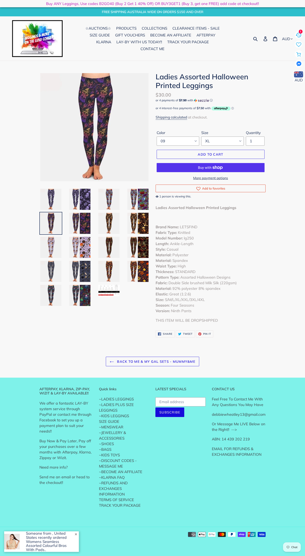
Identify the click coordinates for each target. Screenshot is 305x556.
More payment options (210, 178)
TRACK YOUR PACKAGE (120, 505)
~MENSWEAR (111, 427)
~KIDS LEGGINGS (114, 415)
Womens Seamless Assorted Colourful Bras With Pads (46, 545)
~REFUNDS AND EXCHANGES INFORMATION (113, 489)
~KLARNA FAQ (112, 477)
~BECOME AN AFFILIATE (120, 471)
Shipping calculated (171, 117)
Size (204, 132)
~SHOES (106, 443)
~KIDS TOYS (109, 455)
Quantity (253, 132)
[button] (211, 100)
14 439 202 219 (236, 439)
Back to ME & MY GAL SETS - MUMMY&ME (155, 361)
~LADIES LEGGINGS (116, 399)
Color (161, 132)
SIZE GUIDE (109, 421)
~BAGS (105, 449)
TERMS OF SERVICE (116, 499)
